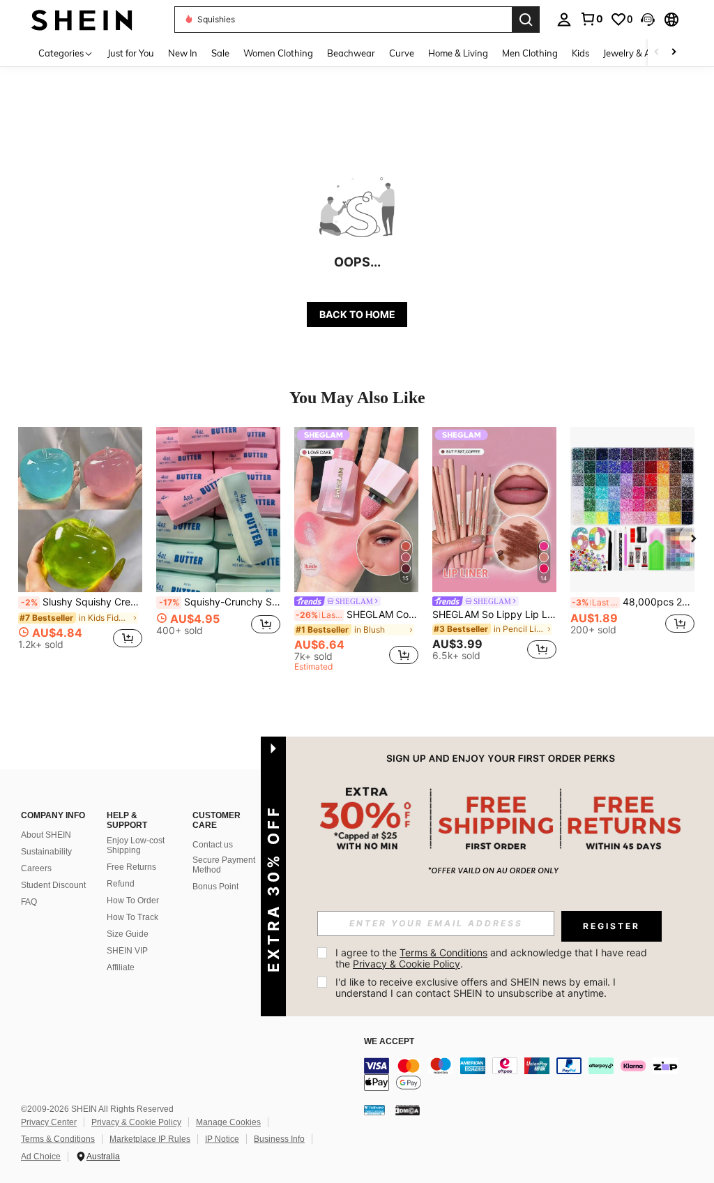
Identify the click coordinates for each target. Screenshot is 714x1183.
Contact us (212, 845)
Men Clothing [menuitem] (530, 53)
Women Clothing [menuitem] (278, 53)
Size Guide (128, 934)
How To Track (132, 917)
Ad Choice (41, 1156)
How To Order (133, 900)
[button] (647, 19)
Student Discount (53, 885)
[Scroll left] (657, 52)
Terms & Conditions (58, 1139)
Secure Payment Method (223, 865)
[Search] (526, 19)
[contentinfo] (535, 1074)
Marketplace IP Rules (149, 1139)
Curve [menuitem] (401, 53)
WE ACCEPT (389, 1041)
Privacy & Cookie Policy (136, 1122)
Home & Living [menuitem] (458, 53)
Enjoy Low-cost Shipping (136, 845)
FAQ (29, 902)
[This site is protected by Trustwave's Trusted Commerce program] (374, 1109)
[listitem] (80, 544)
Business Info (279, 1139)
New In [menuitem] (182, 53)
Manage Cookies (228, 1122)
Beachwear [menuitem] (351, 53)
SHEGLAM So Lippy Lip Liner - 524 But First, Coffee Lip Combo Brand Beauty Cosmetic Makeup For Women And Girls (494, 614)
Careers (36, 868)
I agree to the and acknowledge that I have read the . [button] (492, 958)
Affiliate (121, 967)
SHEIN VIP (127, 951)
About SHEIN (46, 835)
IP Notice (222, 1139)
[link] (591, 18)
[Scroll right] (673, 52)
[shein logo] (81, 19)
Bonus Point (215, 886)
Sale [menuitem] (220, 53)
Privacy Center (49, 1122)
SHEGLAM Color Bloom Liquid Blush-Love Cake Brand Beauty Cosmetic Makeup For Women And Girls (357, 614)
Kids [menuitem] (580, 53)
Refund (121, 884)
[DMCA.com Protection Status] (407, 1109)
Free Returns (131, 867)
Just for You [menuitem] (130, 53)
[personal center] (564, 19)
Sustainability (46, 852)
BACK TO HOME (357, 314)
